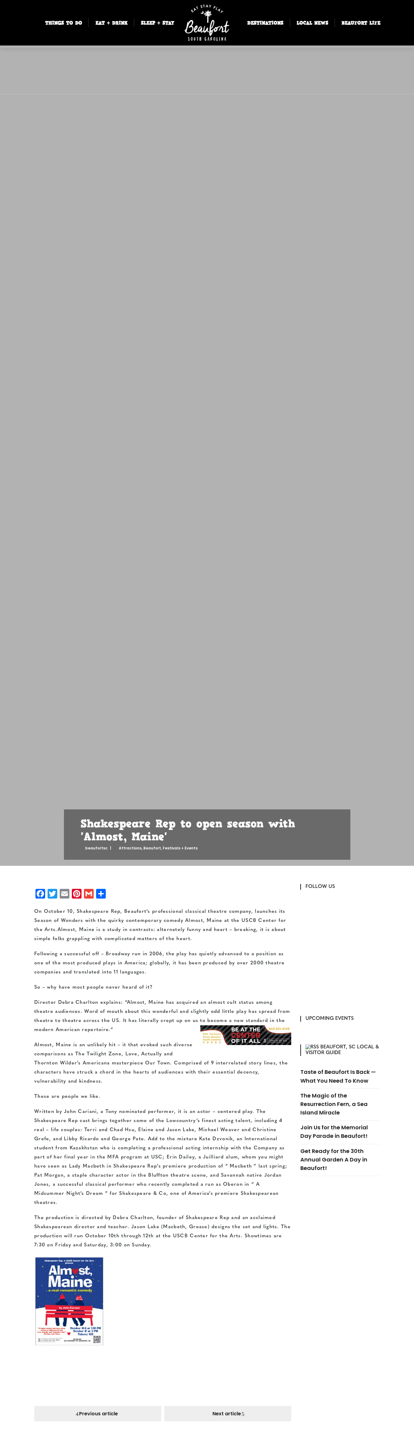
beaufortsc (96, 848)
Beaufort (152, 848)
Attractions (130, 848)
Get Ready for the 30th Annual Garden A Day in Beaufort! (333, 1159)
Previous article (98, 1413)
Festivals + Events (180, 848)
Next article (226, 1413)
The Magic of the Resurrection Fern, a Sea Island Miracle (334, 1104)
